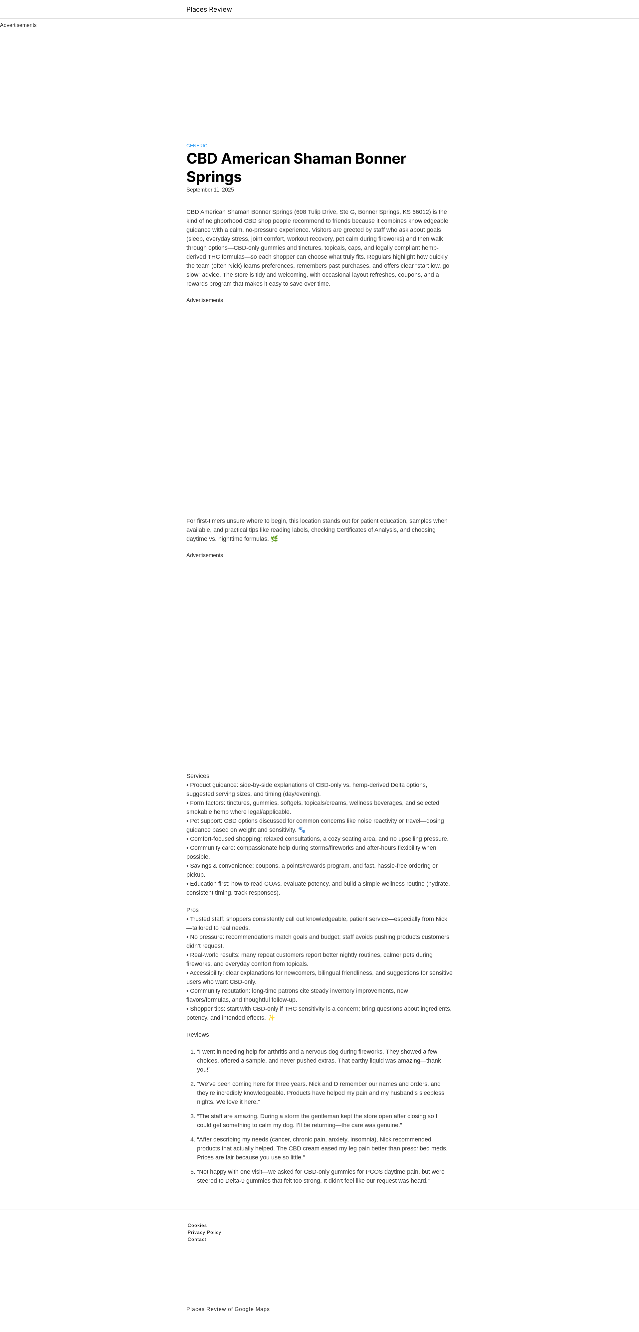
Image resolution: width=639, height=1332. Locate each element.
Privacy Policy (204, 1232)
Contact (197, 1239)
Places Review (209, 9)
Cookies (197, 1225)
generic (196, 145)
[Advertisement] (319, 79)
